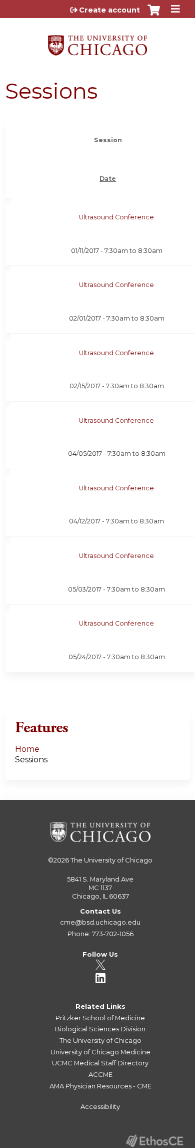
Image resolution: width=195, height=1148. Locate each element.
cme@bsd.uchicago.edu (100, 922)
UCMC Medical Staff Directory (100, 1063)
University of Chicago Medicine (100, 1052)
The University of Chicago (111, 860)
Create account (109, 10)
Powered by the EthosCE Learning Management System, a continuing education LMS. (154, 1140)
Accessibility (100, 1106)
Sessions (31, 759)
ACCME (100, 1074)
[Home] (97, 42)
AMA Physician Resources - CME (101, 1086)
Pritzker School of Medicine (100, 1018)
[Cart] (154, 15)
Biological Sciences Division (100, 1029)
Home (27, 749)
